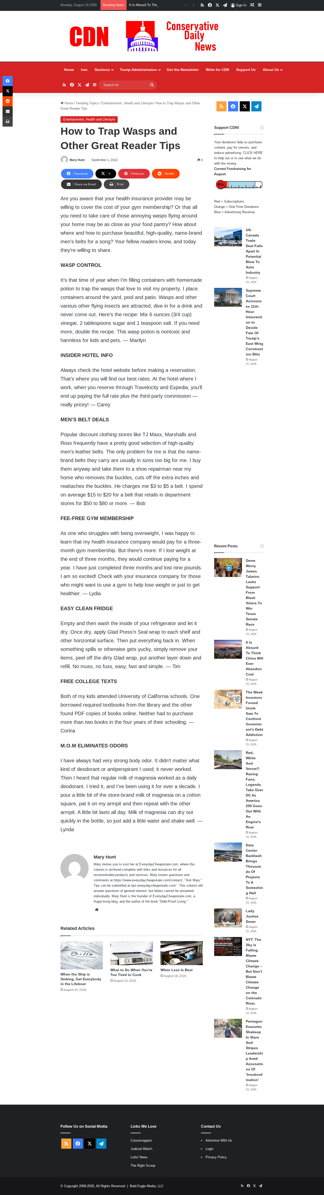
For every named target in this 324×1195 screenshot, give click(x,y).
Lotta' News (139, 1157)
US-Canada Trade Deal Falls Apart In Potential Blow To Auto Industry (254, 251)
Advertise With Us (219, 1140)
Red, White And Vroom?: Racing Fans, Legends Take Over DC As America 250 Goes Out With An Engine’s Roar (254, 790)
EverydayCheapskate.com (158, 864)
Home (69, 70)
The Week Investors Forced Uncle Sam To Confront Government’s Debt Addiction (254, 713)
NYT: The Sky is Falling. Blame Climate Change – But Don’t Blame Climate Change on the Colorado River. (254, 971)
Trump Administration (138, 70)
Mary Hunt (77, 160)
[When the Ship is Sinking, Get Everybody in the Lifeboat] (81, 955)
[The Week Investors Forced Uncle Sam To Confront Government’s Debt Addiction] (228, 699)
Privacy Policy (216, 1157)
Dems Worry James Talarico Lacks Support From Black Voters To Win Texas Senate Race (254, 592)
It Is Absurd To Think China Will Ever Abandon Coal (167, 5)
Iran (84, 70)
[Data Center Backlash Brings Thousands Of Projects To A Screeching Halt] (228, 852)
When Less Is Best (176, 970)
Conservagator (141, 1140)
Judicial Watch (141, 1149)
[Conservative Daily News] (146, 36)
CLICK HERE (253, 153)
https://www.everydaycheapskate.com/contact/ (148, 880)
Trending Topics (87, 103)
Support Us (246, 70)
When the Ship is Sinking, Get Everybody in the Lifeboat (80, 979)
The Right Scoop (143, 1165)
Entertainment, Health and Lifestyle (127, 103)
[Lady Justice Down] (228, 917)
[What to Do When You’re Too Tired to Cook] (131, 953)
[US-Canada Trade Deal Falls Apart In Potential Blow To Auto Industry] (228, 236)
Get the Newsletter (183, 70)
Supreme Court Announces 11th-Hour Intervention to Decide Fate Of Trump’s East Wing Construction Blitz (254, 322)
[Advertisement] (239, 455)
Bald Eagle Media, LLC (147, 1186)
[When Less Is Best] (181, 953)
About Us (271, 70)
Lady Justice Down (252, 916)
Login (209, 1149)
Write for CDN (217, 70)
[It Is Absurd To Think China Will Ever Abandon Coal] (228, 649)
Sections (102, 70)
